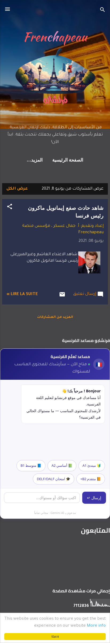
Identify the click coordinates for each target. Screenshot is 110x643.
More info (96, 626)
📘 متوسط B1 (31, 465)
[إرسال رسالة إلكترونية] (62, 297)
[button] (9, 207)
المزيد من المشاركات (55, 317)
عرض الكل (17, 189)
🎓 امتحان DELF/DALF (53, 478)
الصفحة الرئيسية (67, 160)
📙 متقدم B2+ (90, 478)
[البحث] (102, 11)
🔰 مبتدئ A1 (91, 465)
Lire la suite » (22, 294)
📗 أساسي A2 (62, 465)
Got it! (55, 636)
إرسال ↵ (94, 497)
